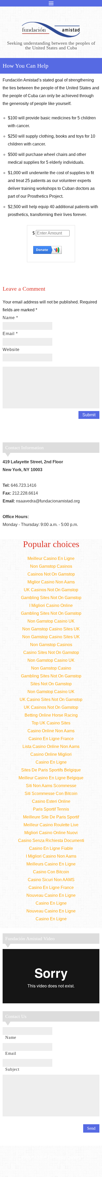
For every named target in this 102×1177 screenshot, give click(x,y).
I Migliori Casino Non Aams (51, 856)
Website (11, 349)
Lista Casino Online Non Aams (51, 746)
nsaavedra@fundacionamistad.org (48, 501)
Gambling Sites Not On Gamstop (51, 597)
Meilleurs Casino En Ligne (51, 864)
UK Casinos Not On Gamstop (51, 590)
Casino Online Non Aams (51, 731)
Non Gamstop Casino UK (51, 621)
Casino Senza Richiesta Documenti (51, 840)
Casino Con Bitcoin (51, 872)
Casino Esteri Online (51, 801)
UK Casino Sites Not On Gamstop (51, 699)
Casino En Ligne (51, 762)
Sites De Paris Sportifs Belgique (51, 770)
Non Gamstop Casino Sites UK (51, 629)
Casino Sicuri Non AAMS (51, 879)
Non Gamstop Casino (51, 668)
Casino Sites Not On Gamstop (51, 652)
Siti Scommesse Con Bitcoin (51, 793)
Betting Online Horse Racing (51, 715)
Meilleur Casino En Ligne (51, 558)
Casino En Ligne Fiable (51, 848)
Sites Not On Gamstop (51, 684)
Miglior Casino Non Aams (51, 582)
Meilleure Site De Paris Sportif (51, 817)
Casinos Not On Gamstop (51, 574)
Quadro (74, 1157)
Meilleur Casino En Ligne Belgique (51, 778)
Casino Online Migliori (51, 754)
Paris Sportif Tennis (51, 809)
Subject (12, 1069)
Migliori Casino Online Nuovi (51, 832)
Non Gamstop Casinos (51, 566)
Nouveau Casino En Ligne (51, 895)
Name (10, 317)
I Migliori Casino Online (51, 605)
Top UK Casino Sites (51, 723)
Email (10, 333)
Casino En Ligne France (51, 738)
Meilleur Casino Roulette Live (51, 825)
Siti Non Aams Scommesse (51, 785)
